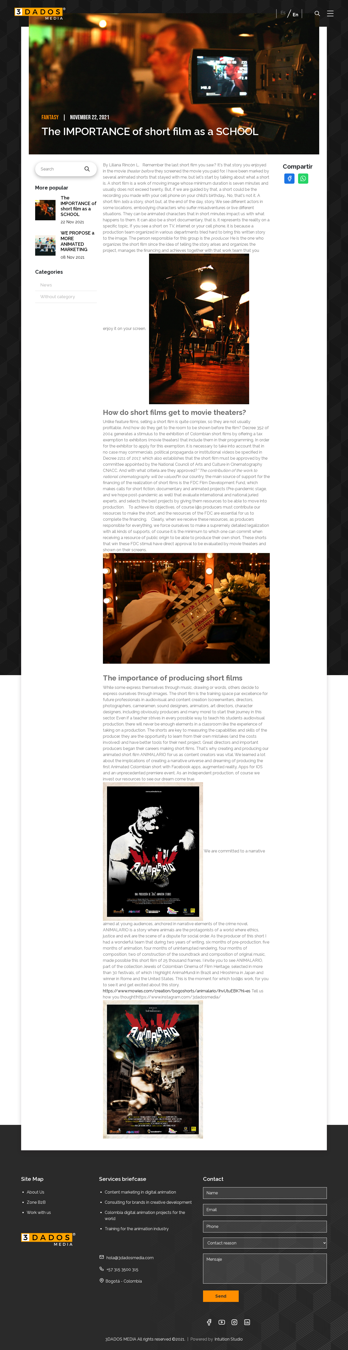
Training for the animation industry (137, 1228)
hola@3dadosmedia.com (130, 1257)
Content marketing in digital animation (140, 1192)
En (295, 14)
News (46, 284)
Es (283, 12)
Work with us (39, 1212)
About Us (35, 1192)
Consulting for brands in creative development (148, 1202)
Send (220, 1296)
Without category (57, 296)
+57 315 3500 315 (121, 1269)
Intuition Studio (229, 1339)
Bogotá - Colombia (123, 1281)
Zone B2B (36, 1202)
